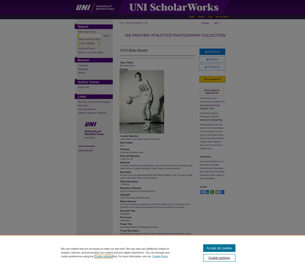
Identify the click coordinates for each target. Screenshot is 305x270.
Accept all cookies (219, 248)
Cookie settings (103, 256)
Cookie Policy (160, 256)
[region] (152, 252)
